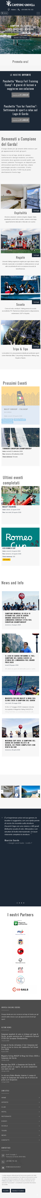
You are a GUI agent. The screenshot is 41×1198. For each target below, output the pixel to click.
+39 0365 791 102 (27, 9)
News (3, 1135)
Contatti (5, 1140)
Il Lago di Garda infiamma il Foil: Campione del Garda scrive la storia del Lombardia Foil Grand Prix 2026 (20, 659)
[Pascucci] (20, 951)
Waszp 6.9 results (7, 422)
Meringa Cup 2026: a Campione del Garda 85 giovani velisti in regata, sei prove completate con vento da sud (20, 744)
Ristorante (6, 1116)
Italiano (13, 9)
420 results (6, 559)
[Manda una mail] (3, 1167)
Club (3, 1107)
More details (20, 38)
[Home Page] (20, 4)
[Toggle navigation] (38, 13)
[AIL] (20, 970)
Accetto (6, 1191)
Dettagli (36, 211)
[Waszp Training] (20, 495)
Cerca (5, 13)
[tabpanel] (20, 830)
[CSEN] (20, 942)
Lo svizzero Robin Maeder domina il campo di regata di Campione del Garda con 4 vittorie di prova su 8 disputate (19, 1077)
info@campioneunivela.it (13, 1167)
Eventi (4, 1121)
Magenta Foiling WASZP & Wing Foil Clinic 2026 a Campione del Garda (20, 699)
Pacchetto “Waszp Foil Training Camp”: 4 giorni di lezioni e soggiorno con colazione (20, 85)
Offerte (4, 1102)
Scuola (4, 1126)
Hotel (3, 1112)
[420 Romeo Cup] (20, 537)
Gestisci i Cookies (18, 1191)
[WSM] (20, 961)
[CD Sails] (20, 989)
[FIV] (20, 932)
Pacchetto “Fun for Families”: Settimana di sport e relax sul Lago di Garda (20, 110)
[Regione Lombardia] (20, 922)
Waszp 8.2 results (7, 419)
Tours (4, 1130)
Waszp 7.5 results (20, 419)
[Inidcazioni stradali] (3, 1156)
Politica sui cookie (7, 1180)
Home (3, 1097)
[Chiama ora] (3, 1162)
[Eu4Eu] (20, 980)
